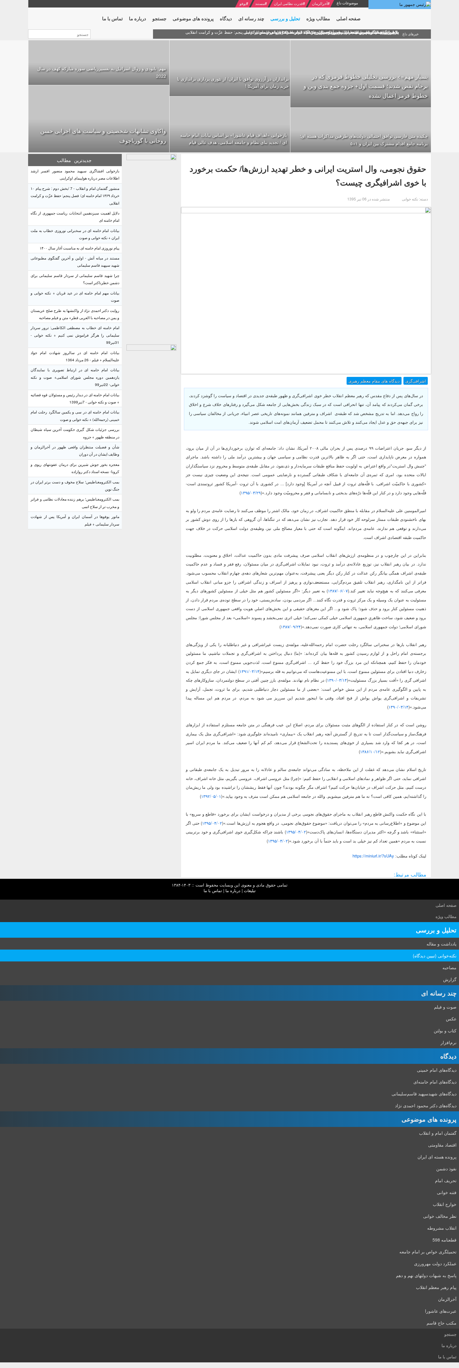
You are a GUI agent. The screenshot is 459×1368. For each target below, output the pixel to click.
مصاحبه (449, 967)
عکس (451, 1018)
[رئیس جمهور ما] (399, 4)
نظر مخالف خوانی (440, 1216)
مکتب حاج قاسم (442, 1323)
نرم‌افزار (449, 1042)
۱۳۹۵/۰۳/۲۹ (251, 493)
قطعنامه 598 (444, 1240)
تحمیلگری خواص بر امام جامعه (428, 1251)
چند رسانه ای (439, 992)
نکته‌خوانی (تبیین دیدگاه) (435, 955)
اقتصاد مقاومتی (442, 1145)
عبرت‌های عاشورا (441, 1311)
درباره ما (232, 890)
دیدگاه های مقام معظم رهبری (374, 381)
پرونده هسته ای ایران (437, 1156)
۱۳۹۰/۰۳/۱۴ (337, 680)
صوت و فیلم (445, 1007)
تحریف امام (446, 1180)
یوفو (242, 3)
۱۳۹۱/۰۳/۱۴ (249, 671)
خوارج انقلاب (445, 1204)
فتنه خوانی (447, 1192)
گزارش (450, 979)
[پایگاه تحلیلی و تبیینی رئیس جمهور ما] (151, 247)
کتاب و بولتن (445, 1030)
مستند (260, 3)
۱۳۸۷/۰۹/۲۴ (291, 627)
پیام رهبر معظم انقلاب (436, 1287)
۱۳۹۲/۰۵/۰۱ (211, 796)
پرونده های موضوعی (429, 1119)
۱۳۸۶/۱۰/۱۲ (370, 751)
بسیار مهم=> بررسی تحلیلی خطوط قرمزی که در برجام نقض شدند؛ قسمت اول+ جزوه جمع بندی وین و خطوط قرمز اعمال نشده (366, 85)
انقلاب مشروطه (442, 1228)
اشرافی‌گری (415, 381)
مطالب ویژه (446, 916)
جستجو (450, 1334)
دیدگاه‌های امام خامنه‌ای (435, 1082)
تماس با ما (213, 890)
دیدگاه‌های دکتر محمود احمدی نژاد (426, 1105)
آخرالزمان (320, 3)
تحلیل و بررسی (436, 929)
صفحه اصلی (446, 905)
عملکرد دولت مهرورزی (435, 1263)
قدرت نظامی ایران (288, 3)
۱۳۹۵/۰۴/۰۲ (212, 823)
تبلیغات (250, 890)
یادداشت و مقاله (442, 944)
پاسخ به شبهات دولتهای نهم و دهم (426, 1275)
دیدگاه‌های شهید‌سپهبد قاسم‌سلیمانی (424, 1093)
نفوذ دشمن (446, 1168)
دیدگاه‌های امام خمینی (437, 1070)
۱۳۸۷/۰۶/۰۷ (338, 591)
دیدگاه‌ (448, 1055)
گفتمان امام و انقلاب (438, 1133)
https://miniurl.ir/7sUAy (373, 856)
